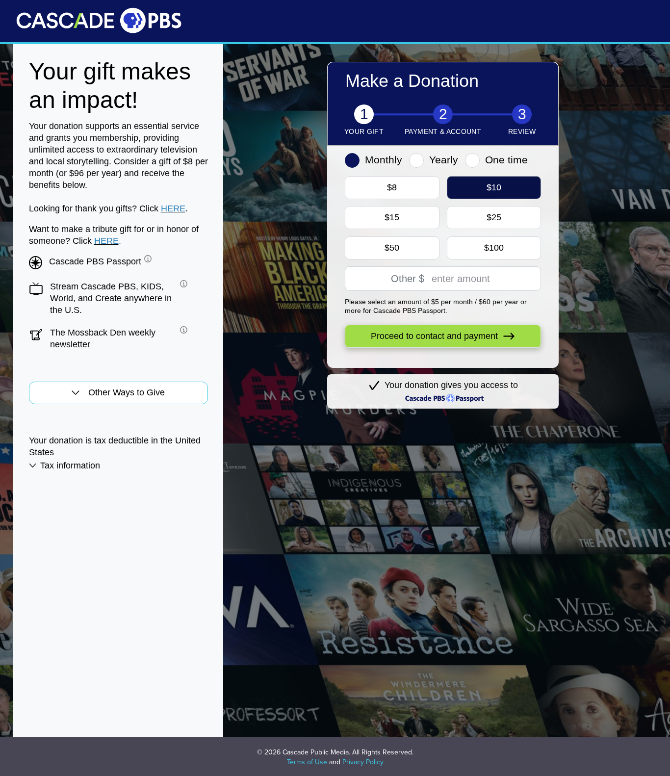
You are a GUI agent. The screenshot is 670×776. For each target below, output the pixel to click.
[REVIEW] (522, 115)
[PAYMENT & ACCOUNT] (443, 115)
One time (506, 159)
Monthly (383, 159)
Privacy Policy (363, 762)
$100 (494, 248)
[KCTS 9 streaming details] (182, 284)
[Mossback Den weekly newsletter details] (182, 330)
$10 (494, 187)
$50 (392, 248)
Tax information (70, 465)
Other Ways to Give (126, 392)
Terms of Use (307, 762)
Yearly (443, 159)
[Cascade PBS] (98, 20)
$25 (494, 217)
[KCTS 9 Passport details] (146, 259)
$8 (392, 187)
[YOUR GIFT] (364, 115)
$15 (392, 217)
